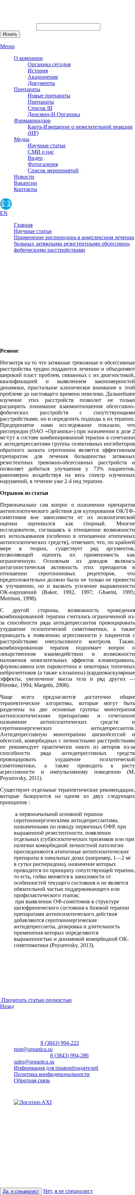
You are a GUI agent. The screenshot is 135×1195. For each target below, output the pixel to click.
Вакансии (25, 183)
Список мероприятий (53, 170)
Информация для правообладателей (56, 1068)
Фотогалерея (43, 164)
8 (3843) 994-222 (59, 1043)
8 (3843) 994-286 (69, 1055)
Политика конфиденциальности (52, 1074)
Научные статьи (46, 145)
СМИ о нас (41, 152)
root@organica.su (33, 1049)
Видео (35, 158)
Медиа (21, 139)
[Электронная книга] (6, 204)
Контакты (25, 189)
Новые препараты (49, 95)
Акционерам (43, 77)
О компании (28, 58)
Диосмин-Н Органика (54, 114)
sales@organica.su (34, 1062)
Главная (23, 225)
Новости (24, 177)
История (38, 71)
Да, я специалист (21, 1191)
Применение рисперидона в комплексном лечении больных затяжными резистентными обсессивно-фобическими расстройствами (74, 243)
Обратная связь (32, 1080)
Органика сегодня (49, 64)
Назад (7, 1006)
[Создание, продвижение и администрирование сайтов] (33, 1102)
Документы (41, 83)
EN (4, 213)
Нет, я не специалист (68, 1191)
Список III (40, 108)
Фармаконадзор (32, 120)
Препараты (27, 89)
